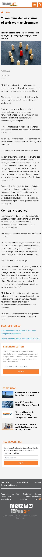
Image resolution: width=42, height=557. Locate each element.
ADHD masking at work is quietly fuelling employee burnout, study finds (26, 427)
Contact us (27, 494)
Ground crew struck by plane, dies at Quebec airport (27, 393)
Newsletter (5, 482)
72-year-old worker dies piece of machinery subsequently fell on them (26, 415)
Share (3, 79)
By (5, 71)
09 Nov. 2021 (5, 75)
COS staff (6, 71)
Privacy (38, 494)
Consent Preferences (33, 497)
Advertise (4, 494)
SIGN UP (21, 371)
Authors (38, 482)
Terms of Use (6, 499)
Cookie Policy (6, 497)
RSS (37, 499)
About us (15, 494)
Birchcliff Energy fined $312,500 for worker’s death (27, 403)
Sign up (21, 463)
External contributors (9, 485)
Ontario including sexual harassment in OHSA (20, 339)
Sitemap (23, 499)
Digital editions (22, 482)
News (7, 12)
